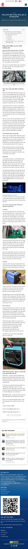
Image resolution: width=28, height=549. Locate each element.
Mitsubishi (10, 36)
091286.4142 (21, 479)
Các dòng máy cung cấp (11, 34)
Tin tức (16, 419)
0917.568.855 (9, 527)
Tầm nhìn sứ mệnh (5, 491)
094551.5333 (18, 478)
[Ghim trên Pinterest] (17, 415)
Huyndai (9, 38)
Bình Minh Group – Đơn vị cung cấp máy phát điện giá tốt (14, 42)
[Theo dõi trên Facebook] (12, 546)
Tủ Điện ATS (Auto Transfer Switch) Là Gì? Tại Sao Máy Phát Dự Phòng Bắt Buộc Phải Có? (15, 459)
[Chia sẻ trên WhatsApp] (8, 415)
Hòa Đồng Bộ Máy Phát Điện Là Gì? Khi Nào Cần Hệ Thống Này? (15, 454)
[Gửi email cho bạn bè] (15, 415)
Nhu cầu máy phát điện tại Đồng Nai (13, 33)
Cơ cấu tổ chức (4, 493)
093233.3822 (7, 481)
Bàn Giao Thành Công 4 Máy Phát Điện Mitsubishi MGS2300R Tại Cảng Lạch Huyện (15, 435)
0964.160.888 (4, 478)
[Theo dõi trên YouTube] (16, 546)
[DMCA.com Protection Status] (14, 542)
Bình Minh (5, 375)
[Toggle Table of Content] (22, 30)
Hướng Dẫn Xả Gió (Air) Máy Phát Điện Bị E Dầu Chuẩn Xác (16, 448)
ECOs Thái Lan (11, 39)
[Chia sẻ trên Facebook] (10, 415)
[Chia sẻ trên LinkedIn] (20, 415)
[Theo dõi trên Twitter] (14, 546)
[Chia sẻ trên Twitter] (13, 415)
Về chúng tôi (4, 489)
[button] (26, 5)
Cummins (10, 37)
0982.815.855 (8, 479)
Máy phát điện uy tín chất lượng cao (12, 31)
